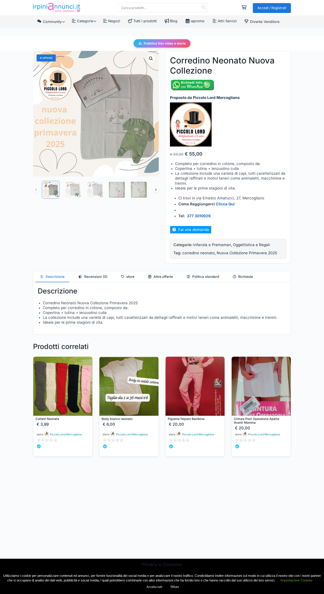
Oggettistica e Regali (251, 245)
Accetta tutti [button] (154, 586)
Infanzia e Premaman (212, 245)
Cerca (203, 7)
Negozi (114, 21)
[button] (151, 59)
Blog (173, 21)
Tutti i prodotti (145, 21)
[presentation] (52, 276)
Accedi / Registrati (271, 8)
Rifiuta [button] (175, 586)
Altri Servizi (227, 21)
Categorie (85, 21)
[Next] (156, 190)
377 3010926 (199, 216)
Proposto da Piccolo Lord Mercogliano (205, 97)
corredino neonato (198, 253)
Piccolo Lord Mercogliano (66, 434)
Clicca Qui (225, 204)
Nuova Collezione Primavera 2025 (247, 253)
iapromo (198, 21)
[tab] (52, 276)
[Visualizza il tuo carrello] (244, 7)
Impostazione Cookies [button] (296, 580)
